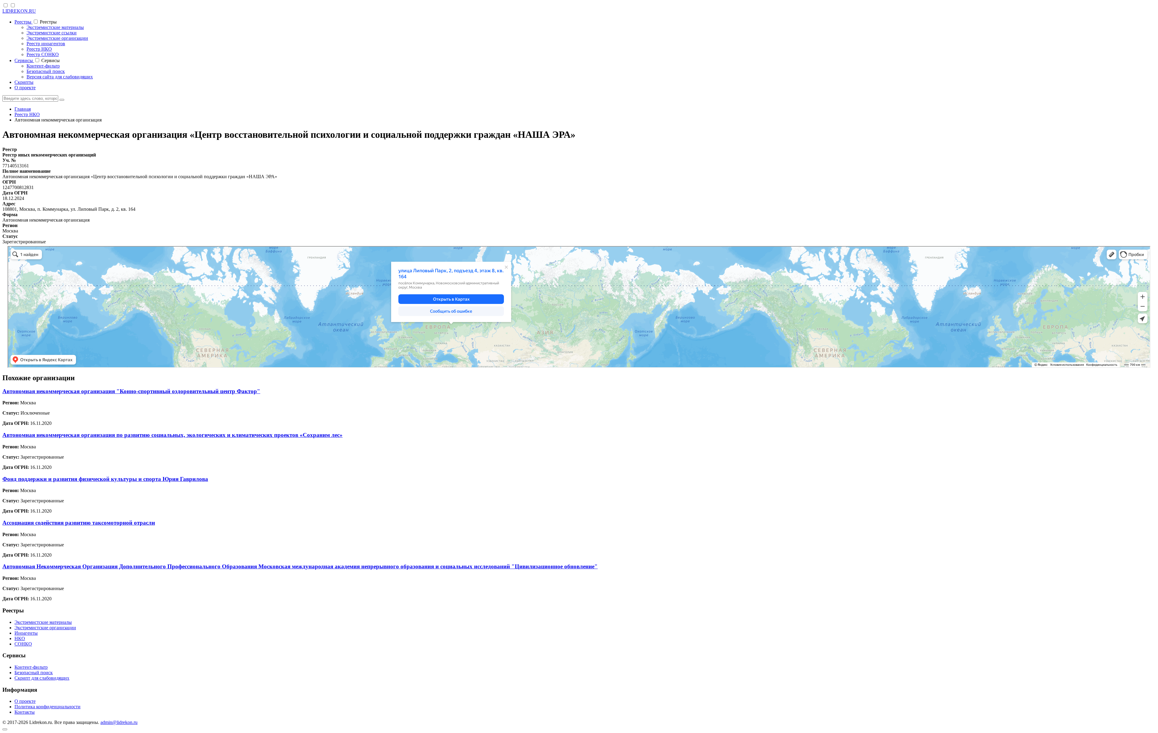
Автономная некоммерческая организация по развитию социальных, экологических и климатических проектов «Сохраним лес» (172, 435)
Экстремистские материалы (55, 27)
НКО (19, 638)
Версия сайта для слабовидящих (60, 76)
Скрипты (23, 82)
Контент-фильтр (43, 65)
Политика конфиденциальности (47, 706)
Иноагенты (26, 633)
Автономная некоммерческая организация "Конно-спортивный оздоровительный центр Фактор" (131, 391)
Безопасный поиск (46, 71)
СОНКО (23, 643)
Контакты (24, 712)
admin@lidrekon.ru (119, 722)
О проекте (25, 87)
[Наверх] (4, 729)
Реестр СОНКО (43, 54)
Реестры (23, 21)
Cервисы (24, 60)
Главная (22, 109)
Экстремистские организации (57, 38)
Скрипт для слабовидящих (41, 678)
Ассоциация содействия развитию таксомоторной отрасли (78, 523)
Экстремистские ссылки (52, 32)
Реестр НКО (39, 49)
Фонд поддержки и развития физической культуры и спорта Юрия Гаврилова (105, 479)
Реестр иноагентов (46, 43)
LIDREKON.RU (19, 11)
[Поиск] (61, 100)
